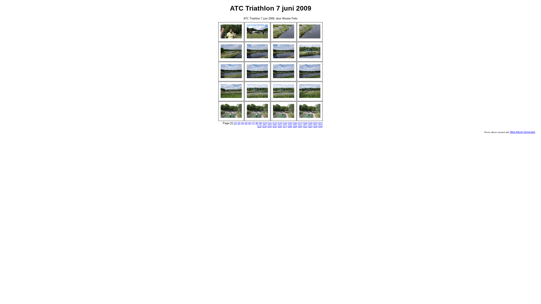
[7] (253, 123)
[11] (270, 123)
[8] (256, 123)
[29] (295, 126)
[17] (300, 123)
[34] (320, 126)
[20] (315, 123)
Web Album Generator (522, 132)
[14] (285, 123)
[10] (265, 123)
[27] (285, 126)
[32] (310, 126)
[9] (260, 123)
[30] (300, 126)
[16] (295, 123)
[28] (290, 126)
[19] (310, 123)
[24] (270, 126)
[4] (242, 123)
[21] (320, 123)
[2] (235, 123)
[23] (264, 126)
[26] (280, 126)
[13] (280, 123)
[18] (305, 123)
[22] (259, 126)
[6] (249, 123)
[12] (275, 123)
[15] (290, 123)
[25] (275, 126)
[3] (239, 123)
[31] (305, 126)
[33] (315, 126)
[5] (246, 123)
